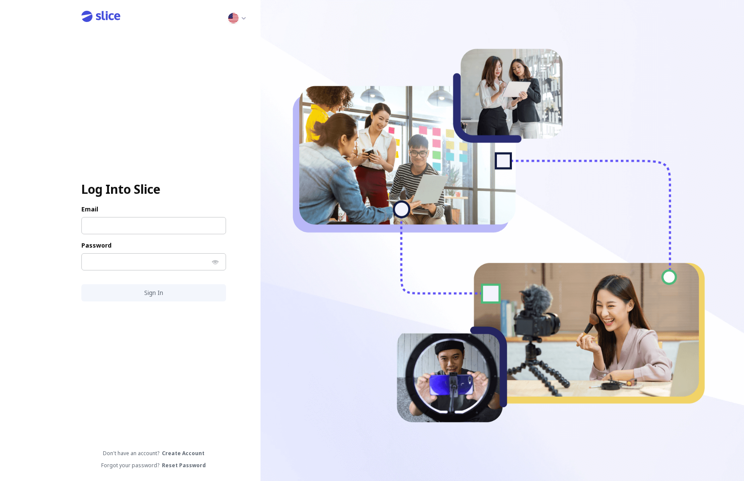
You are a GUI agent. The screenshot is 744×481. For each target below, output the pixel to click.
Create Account (183, 453)
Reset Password (184, 465)
